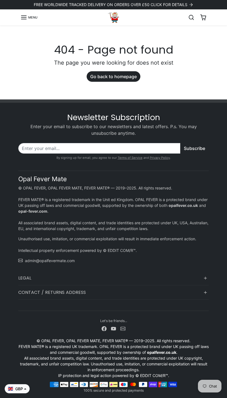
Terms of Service (130, 158)
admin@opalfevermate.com (50, 260)
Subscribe (194, 148)
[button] (29, 17)
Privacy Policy (160, 158)
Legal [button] (24, 278)
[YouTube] (113, 328)
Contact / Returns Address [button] (52, 292)
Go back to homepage (113, 76)
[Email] (123, 328)
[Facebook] (104, 328)
